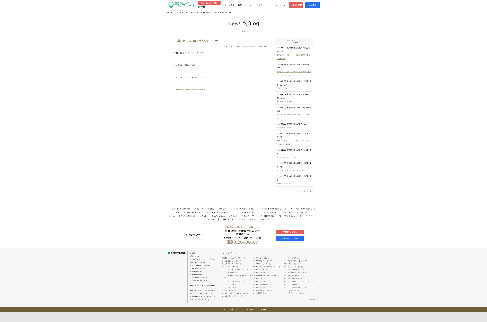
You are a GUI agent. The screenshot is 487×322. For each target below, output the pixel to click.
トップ (172, 209)
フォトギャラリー (307, 216)
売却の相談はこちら (289, 238)
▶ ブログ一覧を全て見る (304, 191)
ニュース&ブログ (227, 219)
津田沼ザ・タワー (249, 216)
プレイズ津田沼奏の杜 (287, 216)
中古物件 (242, 219)
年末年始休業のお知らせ (286, 157)
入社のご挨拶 (282, 88)
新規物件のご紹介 (284, 127)
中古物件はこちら (289, 232)
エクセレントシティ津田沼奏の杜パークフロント (218, 216)
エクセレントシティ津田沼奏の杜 (294, 212)
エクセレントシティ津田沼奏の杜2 (182, 216)
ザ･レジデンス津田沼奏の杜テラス (189, 212)
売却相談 (312, 5)
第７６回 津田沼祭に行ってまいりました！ (294, 170)
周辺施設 (211, 209)
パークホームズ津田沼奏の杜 (266, 212)
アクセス (222, 209)
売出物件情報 (296, 5)
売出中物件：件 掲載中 (209, 3)
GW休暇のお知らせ (284, 101)
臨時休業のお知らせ (285, 183)
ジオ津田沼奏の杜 (267, 216)
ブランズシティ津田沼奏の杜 (218, 212)
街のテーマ (199, 209)
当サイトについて (268, 219)
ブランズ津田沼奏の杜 (241, 212)
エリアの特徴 (185, 209)
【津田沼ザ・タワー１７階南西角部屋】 (190, 90)
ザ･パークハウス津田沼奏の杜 (242, 209)
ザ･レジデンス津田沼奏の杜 (301, 209)
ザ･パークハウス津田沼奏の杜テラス (272, 209)
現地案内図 (212, 219)
